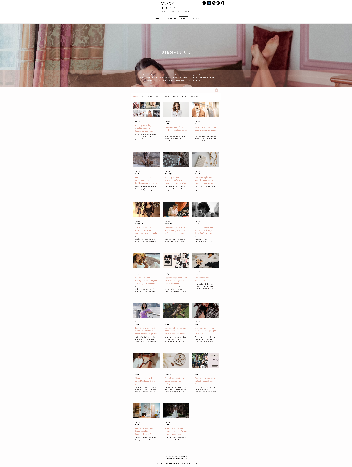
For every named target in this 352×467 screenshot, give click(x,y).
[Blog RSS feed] (204, 3)
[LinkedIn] (218, 3)
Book (143, 96)
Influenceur (166, 96)
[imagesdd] (209, 3)
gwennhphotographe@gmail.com (176, 458)
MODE (167, 124)
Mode (150, 96)
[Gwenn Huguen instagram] (214, 3)
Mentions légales (192, 463)
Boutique (184, 96)
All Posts (135, 96)
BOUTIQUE (168, 174)
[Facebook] (222, 3)
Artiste (157, 96)
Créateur (176, 96)
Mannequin (194, 96)
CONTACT (168, 456)
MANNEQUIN (139, 224)
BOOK (137, 174)
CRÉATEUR (198, 174)
